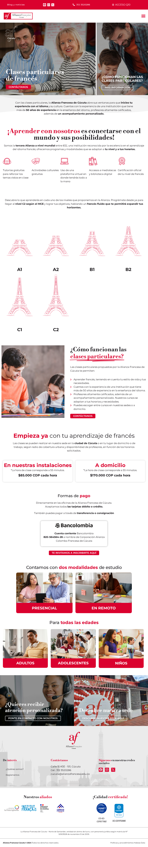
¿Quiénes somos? (15, 769)
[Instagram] (48, 4)
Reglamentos (12, 775)
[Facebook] (44, 4)
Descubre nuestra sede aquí (103, 718)
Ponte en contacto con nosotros (33, 718)
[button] (143, 16)
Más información (117, 87)
